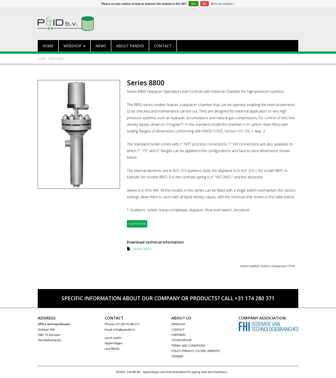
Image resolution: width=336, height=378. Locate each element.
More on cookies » (223, 3)
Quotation (137, 224)
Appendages (114, 343)
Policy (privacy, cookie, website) (195, 351)
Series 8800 (56, 59)
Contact (163, 45)
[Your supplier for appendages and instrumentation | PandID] (168, 23)
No (204, 3)
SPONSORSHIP (181, 340)
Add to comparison (274, 266)
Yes (193, 3)
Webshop (72, 45)
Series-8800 (142, 248)
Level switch (113, 338)
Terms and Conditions (188, 345)
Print (292, 266)
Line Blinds (112, 348)
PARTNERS (178, 335)
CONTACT (177, 329)
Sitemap (177, 356)
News (101, 45)
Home (48, 45)
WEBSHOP (178, 324)
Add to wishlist (249, 266)
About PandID (130, 45)
